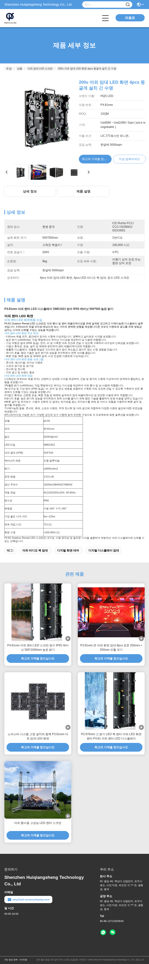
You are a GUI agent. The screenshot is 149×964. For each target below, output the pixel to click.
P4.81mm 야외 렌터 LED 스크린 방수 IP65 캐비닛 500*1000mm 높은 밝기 (38, 647)
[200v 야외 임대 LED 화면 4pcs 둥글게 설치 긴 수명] (47, 118)
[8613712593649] (103, 932)
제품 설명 (83, 191)
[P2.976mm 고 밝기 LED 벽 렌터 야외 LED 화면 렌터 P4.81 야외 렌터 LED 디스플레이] (111, 701)
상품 (19, 68)
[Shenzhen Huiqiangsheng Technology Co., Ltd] (24, 18)
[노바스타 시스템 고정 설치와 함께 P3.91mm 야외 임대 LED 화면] (37, 701)
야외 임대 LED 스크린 (40, 68)
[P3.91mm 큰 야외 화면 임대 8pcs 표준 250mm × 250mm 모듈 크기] (111, 612)
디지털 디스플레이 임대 (103, 550)
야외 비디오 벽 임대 (35, 550)
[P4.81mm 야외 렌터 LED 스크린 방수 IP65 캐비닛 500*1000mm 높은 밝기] (38, 612)
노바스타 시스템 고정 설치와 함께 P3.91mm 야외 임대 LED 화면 (38, 736)
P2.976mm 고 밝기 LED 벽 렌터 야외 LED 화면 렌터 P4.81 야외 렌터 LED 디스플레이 (111, 736)
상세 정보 (30, 191)
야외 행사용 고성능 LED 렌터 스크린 (37, 822)
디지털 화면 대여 (68, 550)
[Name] (128, 4)
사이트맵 (23, 960)
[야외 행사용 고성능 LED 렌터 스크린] (37, 790)
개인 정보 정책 (10, 960)
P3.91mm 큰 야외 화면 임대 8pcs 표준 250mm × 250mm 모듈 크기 (111, 647)
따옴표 (130, 18)
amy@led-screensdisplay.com (30, 899)
